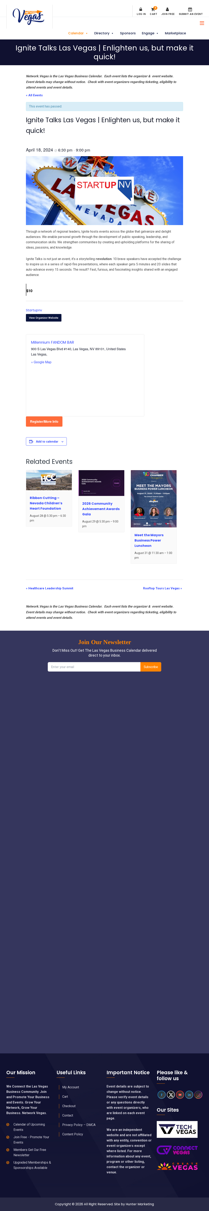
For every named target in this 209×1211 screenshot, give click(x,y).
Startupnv (34, 310)
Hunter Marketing (140, 1204)
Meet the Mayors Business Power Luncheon (149, 540)
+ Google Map (41, 362)
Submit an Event (191, 14)
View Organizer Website (43, 317)
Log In (141, 14)
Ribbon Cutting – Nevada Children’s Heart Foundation (46, 503)
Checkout (69, 1106)
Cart (153, 11)
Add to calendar (47, 441)
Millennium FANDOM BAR (52, 342)
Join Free (168, 14)
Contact (67, 1115)
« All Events (34, 95)
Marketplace (175, 33)
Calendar (76, 33)
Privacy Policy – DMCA (79, 1125)
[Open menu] (201, 23)
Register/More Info (44, 421)
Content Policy (72, 1134)
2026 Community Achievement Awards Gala (101, 509)
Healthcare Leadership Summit (49, 588)
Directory (101, 33)
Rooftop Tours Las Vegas (162, 588)
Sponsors (128, 33)
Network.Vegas (29, 17)
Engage (148, 33)
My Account (70, 1087)
